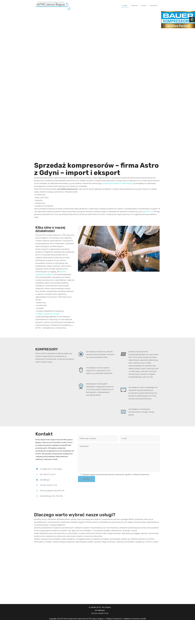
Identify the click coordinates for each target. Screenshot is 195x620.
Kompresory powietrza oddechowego (118, 183)
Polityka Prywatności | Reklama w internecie (123, 618)
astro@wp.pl (100, 610)
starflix (143, 618)
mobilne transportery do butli (47, 314)
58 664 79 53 (103, 613)
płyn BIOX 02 (148, 211)
